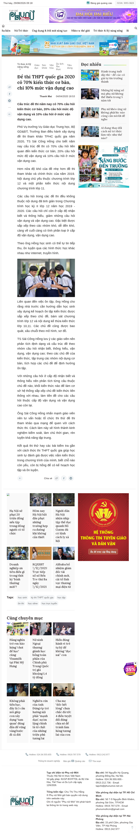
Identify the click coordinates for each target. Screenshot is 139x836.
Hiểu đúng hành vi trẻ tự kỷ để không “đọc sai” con (63, 647)
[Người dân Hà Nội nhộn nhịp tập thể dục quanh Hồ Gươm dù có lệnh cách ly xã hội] (64, 499)
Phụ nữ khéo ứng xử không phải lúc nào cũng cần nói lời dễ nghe (113, 114)
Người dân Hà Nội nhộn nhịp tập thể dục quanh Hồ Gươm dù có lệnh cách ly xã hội (63, 526)
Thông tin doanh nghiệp (49, 761)
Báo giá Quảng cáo (74, 761)
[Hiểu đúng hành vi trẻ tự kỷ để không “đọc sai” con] (64, 628)
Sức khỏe (44, 66)
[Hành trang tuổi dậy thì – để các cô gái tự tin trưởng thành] (90, 75)
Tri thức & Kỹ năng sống (108, 30)
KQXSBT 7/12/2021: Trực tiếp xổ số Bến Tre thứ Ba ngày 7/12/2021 (40, 576)
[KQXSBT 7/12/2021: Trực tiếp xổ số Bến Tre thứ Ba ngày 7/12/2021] (41, 553)
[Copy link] (9, 87)
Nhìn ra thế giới (80, 30)
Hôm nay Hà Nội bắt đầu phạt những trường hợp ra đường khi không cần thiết (40, 524)
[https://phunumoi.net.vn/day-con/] (9, 114)
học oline (33, 603)
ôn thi (21, 603)
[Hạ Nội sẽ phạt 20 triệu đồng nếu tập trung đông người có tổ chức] (17, 499)
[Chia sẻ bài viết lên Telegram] (9, 100)
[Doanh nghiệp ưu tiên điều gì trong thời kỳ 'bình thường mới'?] (17, 553)
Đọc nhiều (91, 64)
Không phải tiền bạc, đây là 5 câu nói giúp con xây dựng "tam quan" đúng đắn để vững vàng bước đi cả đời (17, 717)
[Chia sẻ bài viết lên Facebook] (9, 94)
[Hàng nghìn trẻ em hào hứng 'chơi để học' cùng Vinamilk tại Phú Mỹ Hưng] (17, 628)
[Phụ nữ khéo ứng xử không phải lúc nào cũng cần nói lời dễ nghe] (90, 112)
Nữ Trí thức (21, 30)
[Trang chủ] (3, 26)
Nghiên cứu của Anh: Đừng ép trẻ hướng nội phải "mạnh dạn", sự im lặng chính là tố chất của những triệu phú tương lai (41, 719)
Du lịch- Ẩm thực (60, 66)
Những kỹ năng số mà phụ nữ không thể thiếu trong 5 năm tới (112, 95)
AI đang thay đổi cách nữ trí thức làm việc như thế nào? (111, 133)
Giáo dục (36, 66)
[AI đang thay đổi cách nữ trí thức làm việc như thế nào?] (90, 131)
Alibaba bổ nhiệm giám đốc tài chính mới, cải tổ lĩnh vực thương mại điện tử (63, 576)
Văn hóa (51, 66)
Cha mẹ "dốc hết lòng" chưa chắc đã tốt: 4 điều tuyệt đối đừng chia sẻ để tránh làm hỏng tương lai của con (64, 717)
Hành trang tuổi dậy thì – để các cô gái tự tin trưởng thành (113, 76)
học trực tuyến (49, 603)
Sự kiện (6, 30)
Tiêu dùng (70, 66)
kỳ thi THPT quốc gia (42, 597)
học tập (61, 597)
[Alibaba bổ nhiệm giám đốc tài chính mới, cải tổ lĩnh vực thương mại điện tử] (64, 553)
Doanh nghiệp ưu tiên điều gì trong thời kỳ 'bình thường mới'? (17, 576)
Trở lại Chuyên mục (20, 478)
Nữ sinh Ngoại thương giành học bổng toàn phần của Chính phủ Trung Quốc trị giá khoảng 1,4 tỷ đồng (41, 658)
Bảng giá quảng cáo (101, 3)
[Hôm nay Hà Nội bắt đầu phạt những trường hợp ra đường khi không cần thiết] (41, 499)
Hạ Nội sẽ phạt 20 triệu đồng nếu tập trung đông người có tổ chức (17, 522)
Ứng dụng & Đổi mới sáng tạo (49, 30)
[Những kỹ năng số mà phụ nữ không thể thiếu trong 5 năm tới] (90, 93)
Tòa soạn (96, 761)
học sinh (22, 597)
